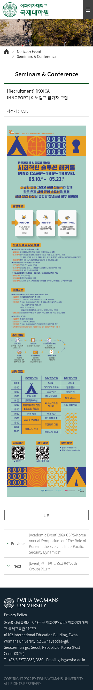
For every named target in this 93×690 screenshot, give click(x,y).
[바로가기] (26, 9)
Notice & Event (29, 51)
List (46, 515)
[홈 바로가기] (6, 51)
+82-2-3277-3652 (21, 659)
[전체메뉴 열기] (88, 9)
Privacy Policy (15, 614)
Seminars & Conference (37, 56)
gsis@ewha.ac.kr (71, 659)
